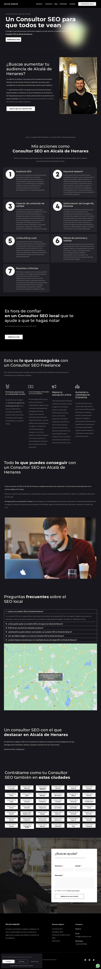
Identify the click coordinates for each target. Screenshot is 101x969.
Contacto (72, 4)
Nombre (59, 866)
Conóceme (48, 4)
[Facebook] (89, 960)
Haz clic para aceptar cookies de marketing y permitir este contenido (50, 676)
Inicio (27, 137)
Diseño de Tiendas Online (61, 935)
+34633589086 (81, 944)
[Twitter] (94, 960)
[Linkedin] (85, 960)
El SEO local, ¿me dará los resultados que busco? (25, 628)
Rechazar (21, 961)
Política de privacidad (23, 965)
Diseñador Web (57, 932)
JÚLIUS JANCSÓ (11, 4)
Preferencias (35, 961)
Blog (56, 4)
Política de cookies (14, 965)
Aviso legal (30, 965)
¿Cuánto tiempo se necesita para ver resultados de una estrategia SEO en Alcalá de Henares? (42, 640)
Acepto (8, 961)
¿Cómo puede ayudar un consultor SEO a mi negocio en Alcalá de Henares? (35, 624)
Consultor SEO (57, 929)
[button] (87, 4)
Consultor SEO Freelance (40, 137)
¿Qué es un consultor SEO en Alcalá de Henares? (25, 611)
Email (78, 866)
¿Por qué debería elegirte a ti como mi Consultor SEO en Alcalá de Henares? (36, 636)
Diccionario (63, 4)
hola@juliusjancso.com (83, 936)
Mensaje (59, 875)
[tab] (50, 611)
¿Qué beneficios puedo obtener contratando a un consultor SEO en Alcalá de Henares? (40, 632)
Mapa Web (53, 959)
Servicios (39, 4)
